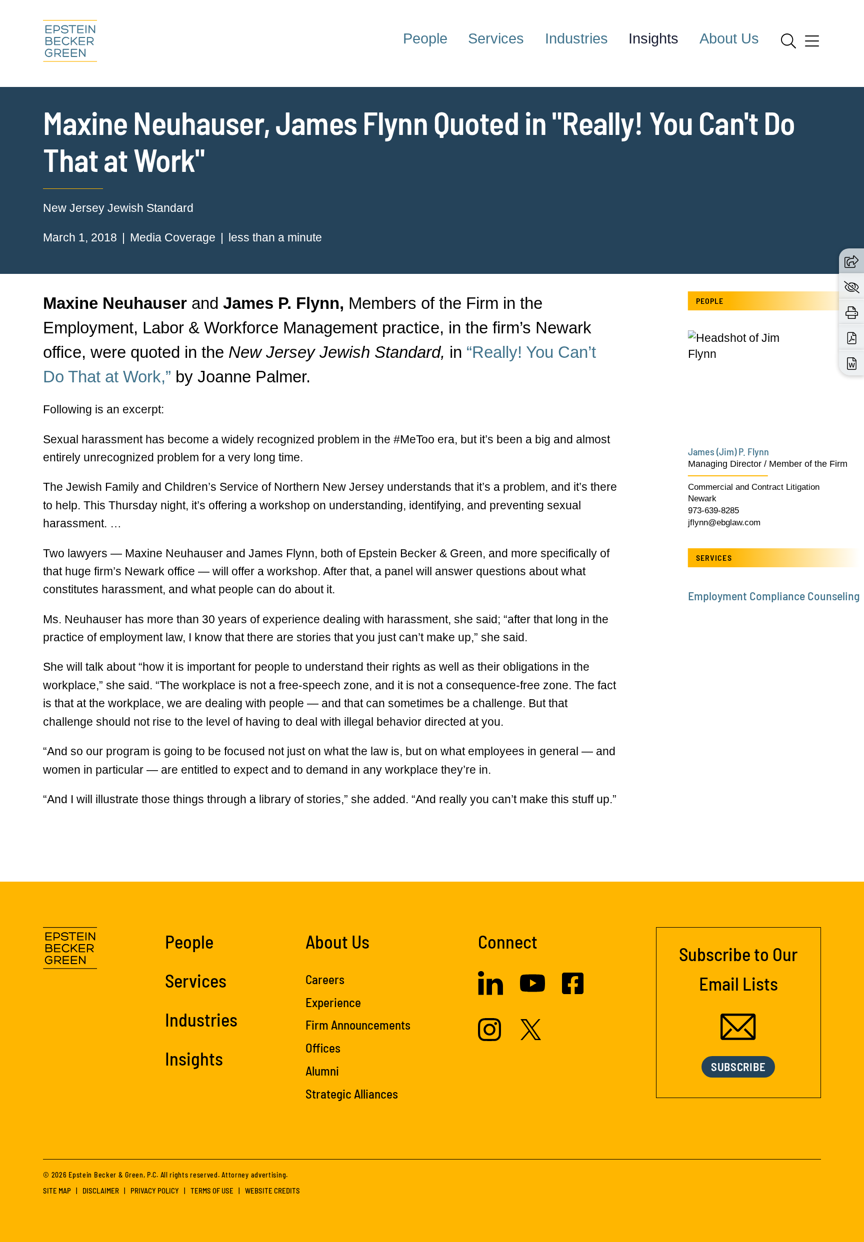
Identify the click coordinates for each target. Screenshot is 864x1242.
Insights (653, 38)
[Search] (788, 40)
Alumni (322, 1070)
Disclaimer (100, 1190)
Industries (576, 38)
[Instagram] (491, 1037)
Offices (323, 1047)
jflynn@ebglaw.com (724, 522)
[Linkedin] (490, 991)
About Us (729, 38)
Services (496, 38)
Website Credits (272, 1190)
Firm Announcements (358, 1024)
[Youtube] (532, 991)
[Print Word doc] (851, 363)
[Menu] (812, 44)
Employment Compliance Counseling (774, 595)
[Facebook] (573, 990)
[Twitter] (531, 1036)
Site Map (57, 1190)
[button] (851, 260)
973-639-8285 (713, 510)
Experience (333, 1002)
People (425, 38)
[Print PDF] (851, 337)
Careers (325, 979)
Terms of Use (212, 1190)
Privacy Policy (154, 1190)
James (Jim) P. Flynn (728, 451)
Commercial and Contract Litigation (754, 487)
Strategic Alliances (352, 1093)
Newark (702, 498)
